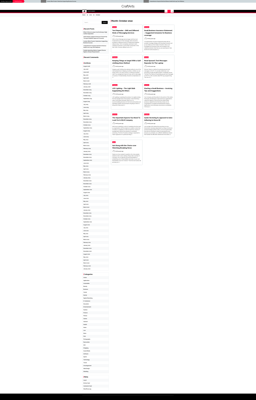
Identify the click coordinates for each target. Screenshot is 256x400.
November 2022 (87, 183)
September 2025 (87, 98)
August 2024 (86, 131)
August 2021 (86, 224)
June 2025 (86, 107)
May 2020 (85, 257)
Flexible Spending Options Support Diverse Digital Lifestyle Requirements (138, 1)
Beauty (85, 286)
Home (84, 327)
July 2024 (85, 133)
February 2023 (87, 175)
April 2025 (85, 113)
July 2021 (85, 227)
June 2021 (86, 230)
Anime (85, 277)
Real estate (86, 342)
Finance (85, 312)
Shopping (115, 57)
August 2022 (86, 192)
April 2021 (85, 236)
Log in (85, 380)
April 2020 (86, 260)
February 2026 (87, 84)
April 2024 (86, 142)
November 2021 (87, 216)
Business (147, 27)
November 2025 (87, 92)
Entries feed (86, 383)
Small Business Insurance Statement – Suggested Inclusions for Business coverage (158, 32)
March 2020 (86, 263)
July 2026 (85, 69)
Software (85, 353)
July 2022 (85, 195)
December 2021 (87, 213)
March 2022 (86, 207)
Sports (85, 356)
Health (85, 324)
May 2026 (85, 75)
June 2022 (86, 198)
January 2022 (86, 210)
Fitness (85, 315)
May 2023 (85, 166)
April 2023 (86, 169)
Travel (85, 362)
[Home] (84, 11)
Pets (84, 336)
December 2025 (87, 89)
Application (86, 280)
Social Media (86, 351)
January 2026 (86, 86)
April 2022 (86, 204)
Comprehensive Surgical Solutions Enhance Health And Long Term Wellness (35, 1)
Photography (86, 339)
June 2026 (86, 72)
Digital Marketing (87, 298)
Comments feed (87, 386)
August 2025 (86, 101)
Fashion (85, 309)
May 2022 (85, 201)
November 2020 (87, 251)
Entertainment (91, 11)
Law (84, 330)
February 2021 (87, 242)
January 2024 (86, 151)
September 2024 (87, 128)
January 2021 (86, 245)
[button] (166, 11)
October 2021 (86, 219)
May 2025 (85, 110)
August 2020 (86, 254)
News (114, 142)
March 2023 (86, 172)
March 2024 (86, 145)
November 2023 (87, 157)
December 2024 (87, 119)
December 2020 (87, 248)
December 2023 (87, 154)
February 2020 (87, 266)
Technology (86, 359)
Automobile (86, 283)
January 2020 (86, 268)
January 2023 (86, 177)
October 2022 (86, 186)
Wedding (85, 371)
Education (86, 304)
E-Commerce (86, 301)
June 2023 (86, 163)
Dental (85, 295)
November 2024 (87, 122)
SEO (84, 345)
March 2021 (86, 239)
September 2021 (87, 222)
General (114, 27)
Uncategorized (87, 365)
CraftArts (128, 6)
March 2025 (86, 116)
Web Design (86, 368)
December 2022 (87, 180)
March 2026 (86, 81)
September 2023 (87, 160)
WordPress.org (87, 389)
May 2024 (85, 139)
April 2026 (86, 78)
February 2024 (87, 148)
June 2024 (86, 136)
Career (85, 292)
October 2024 (86, 125)
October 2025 (86, 95)
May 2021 (85, 233)
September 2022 (87, 189)
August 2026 (86, 66)
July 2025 (85, 104)
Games (85, 318)
